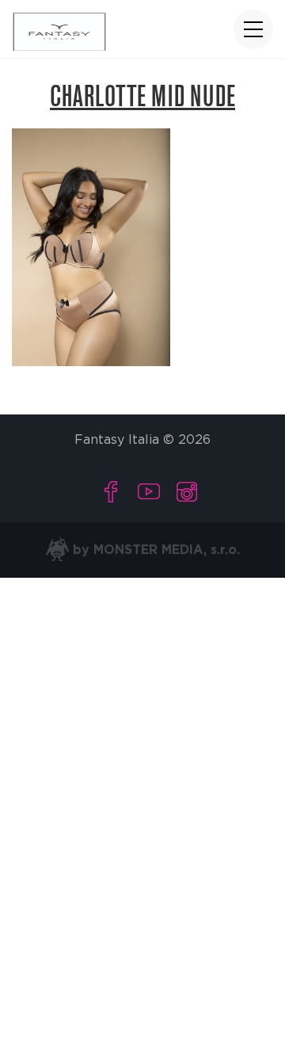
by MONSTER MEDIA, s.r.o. (154, 550)
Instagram (187, 491)
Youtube (149, 491)
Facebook (111, 491)
